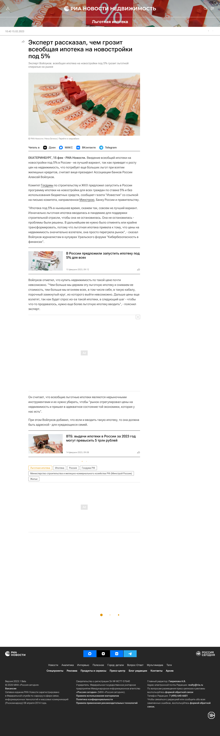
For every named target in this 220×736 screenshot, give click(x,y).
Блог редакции (138, 670)
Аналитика (68, 665)
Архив (169, 670)
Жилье (33, 479)
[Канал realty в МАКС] (89, 653)
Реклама (72, 670)
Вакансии (10, 688)
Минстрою (86, 199)
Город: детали (115, 665)
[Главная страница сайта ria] (84, 8)
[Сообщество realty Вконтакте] (116, 653)
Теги (169, 665)
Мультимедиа (155, 665)
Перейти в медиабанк (69, 138)
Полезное (98, 665)
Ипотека (59, 468)
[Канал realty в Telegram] (130, 653)
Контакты (156, 670)
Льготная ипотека (40, 468)
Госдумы (47, 185)
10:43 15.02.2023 (14, 31)
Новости (53, 665)
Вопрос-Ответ (135, 665)
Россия (73, 468)
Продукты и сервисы (93, 670)
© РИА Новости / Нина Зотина (42, 138)
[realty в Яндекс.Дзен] (103, 653)
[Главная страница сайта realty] (110, 8)
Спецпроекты (55, 670)
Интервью (83, 665)
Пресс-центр (117, 670)
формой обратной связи (179, 692)
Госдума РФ (88, 468)
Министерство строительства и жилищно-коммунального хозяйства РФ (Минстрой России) (81, 473)
